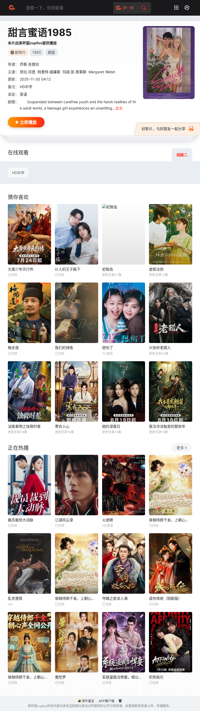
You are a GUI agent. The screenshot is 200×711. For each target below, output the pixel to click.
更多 (180, 447)
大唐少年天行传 (20, 269)
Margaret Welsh (102, 72)
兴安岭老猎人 (160, 347)
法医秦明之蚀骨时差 (24, 426)
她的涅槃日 (111, 426)
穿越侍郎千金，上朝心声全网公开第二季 (170, 520)
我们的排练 (64, 347)
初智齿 (107, 269)
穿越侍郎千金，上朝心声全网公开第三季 (76, 598)
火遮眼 (107, 520)
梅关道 (13, 347)
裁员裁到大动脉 (20, 520)
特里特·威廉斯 (49, 72)
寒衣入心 (62, 426)
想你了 (107, 347)
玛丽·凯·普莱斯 (74, 72)
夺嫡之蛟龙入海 (115, 598)
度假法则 (156, 269)
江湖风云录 (64, 520)
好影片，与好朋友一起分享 (163, 128)
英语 (23, 94)
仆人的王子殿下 (67, 269)
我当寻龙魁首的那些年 (167, 426)
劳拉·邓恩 (27, 72)
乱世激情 (15, 598)
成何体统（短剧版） (165, 598)
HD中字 (18, 172)
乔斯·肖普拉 (29, 64)
